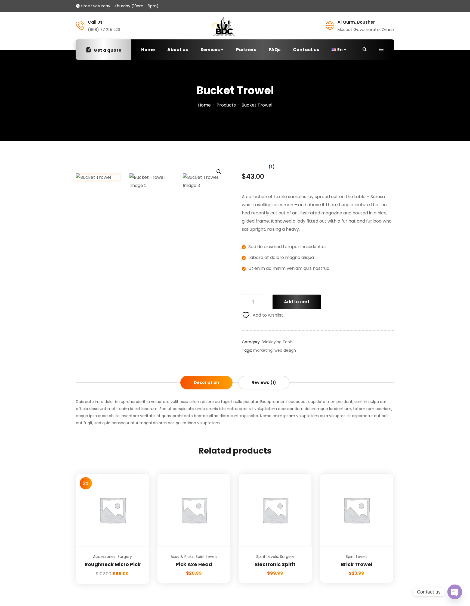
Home (148, 49)
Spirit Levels (206, 556)
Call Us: (96, 22)
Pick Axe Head (194, 564)
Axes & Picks (182, 556)
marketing (263, 350)
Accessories (104, 556)
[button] (219, 172)
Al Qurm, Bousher (356, 22)
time (85, 6)
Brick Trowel (356, 564)
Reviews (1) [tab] (264, 382)
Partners (246, 49)
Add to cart (297, 302)
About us (177, 49)
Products (226, 105)
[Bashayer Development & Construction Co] (222, 26)
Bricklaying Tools (277, 342)
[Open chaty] (454, 592)
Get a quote (107, 50)
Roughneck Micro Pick (113, 564)
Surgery (125, 556)
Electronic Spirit (275, 564)
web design (285, 350)
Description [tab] (206, 382)
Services (210, 49)
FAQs (274, 49)
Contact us (306, 49)
